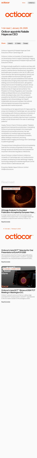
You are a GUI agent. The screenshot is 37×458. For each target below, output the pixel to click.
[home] (5, 3)
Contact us (31, 3)
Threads (25, 43)
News (23, 3)
